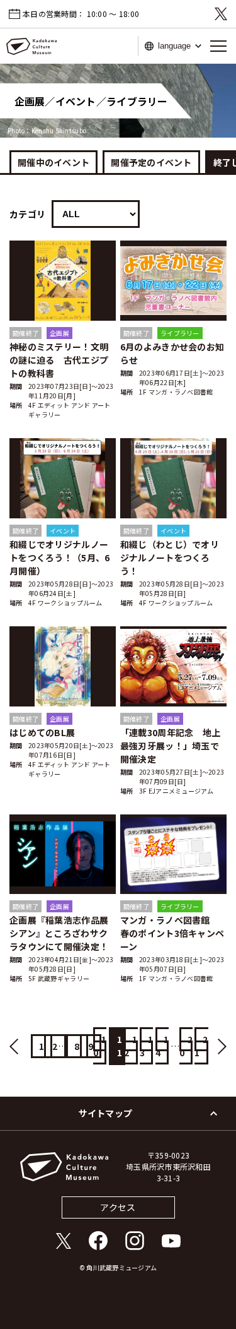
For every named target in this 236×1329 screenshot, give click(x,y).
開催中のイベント (53, 162)
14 (162, 1046)
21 (201, 1046)
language (174, 46)
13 (146, 1046)
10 (99, 1046)
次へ (217, 1046)
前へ (18, 1046)
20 (186, 1046)
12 (130, 1046)
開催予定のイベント (151, 162)
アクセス (117, 1207)
